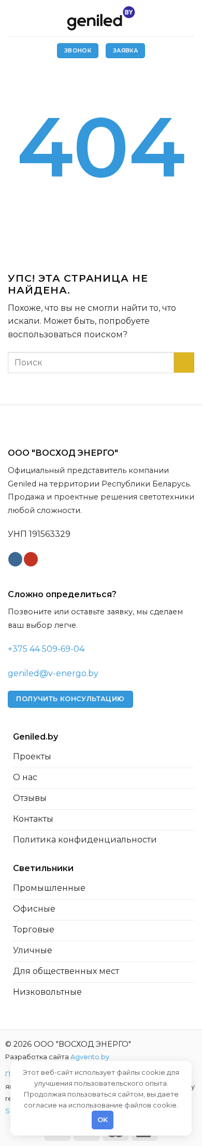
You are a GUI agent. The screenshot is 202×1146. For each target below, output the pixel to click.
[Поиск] (190, 18)
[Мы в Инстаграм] (15, 559)
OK (102, 1119)
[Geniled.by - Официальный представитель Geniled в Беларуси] (101, 18)
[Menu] (14, 18)
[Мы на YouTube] (31, 559)
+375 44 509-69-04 (46, 649)
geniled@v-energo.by (53, 673)
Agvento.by (89, 1057)
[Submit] (184, 362)
